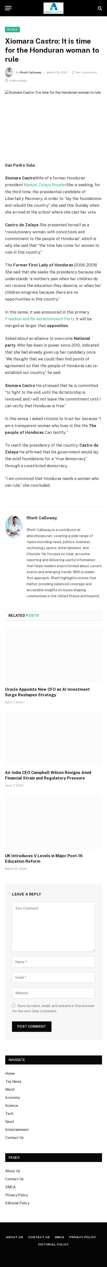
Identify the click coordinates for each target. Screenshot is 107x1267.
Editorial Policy (17, 1203)
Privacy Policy (16, 1195)
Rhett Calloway (31, 72)
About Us (12, 1171)
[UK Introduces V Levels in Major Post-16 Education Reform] (53, 821)
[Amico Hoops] (53, 8)
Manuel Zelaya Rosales (45, 184)
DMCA (10, 1187)
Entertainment (17, 1130)
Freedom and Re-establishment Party (40, 319)
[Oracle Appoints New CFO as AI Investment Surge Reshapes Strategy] (53, 655)
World (12, 29)
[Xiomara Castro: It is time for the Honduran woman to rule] (53, 122)
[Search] (99, 8)
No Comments (86, 72)
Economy (12, 1098)
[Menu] (8, 8)
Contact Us (14, 1138)
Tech (9, 1114)
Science (11, 1106)
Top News (13, 1082)
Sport (9, 1122)
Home (10, 1073)
